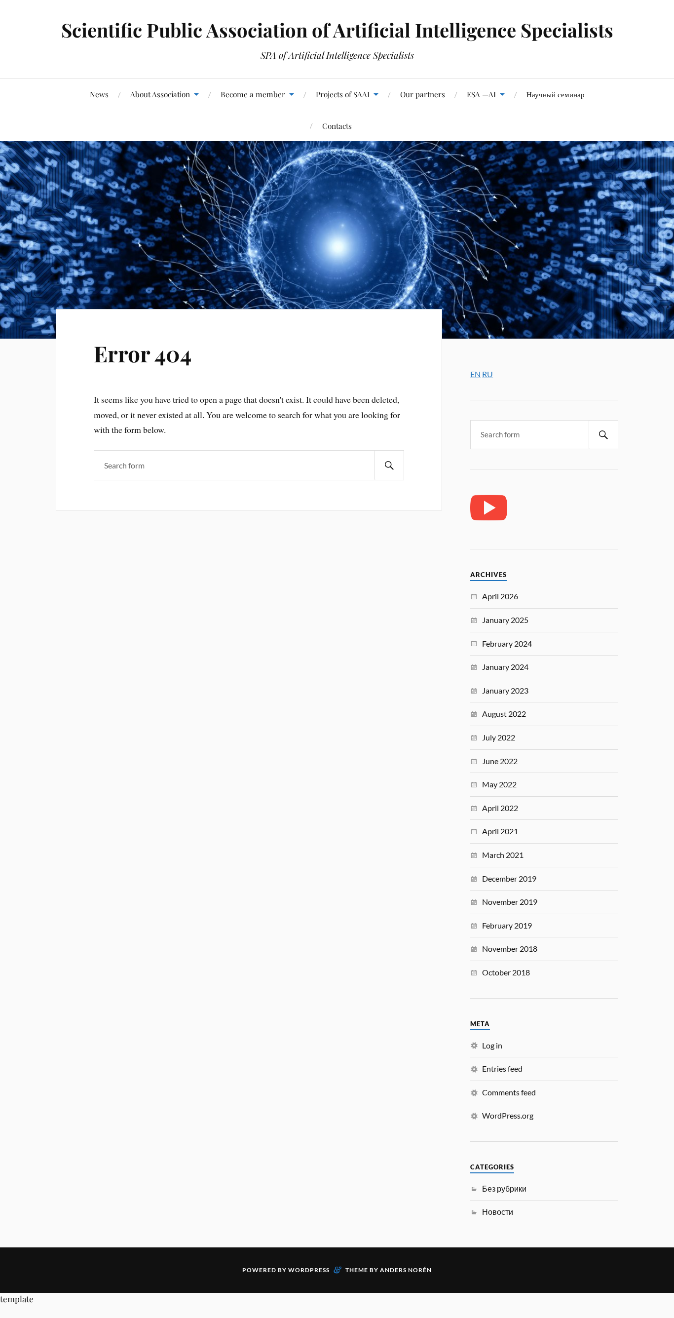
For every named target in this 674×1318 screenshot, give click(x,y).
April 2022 (500, 808)
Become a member (253, 94)
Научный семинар (555, 94)
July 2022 (498, 737)
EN (475, 374)
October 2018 (506, 972)
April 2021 (500, 831)
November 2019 (509, 901)
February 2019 (507, 925)
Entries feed (502, 1068)
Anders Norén (406, 1270)
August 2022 (504, 713)
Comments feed (509, 1092)
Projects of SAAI (343, 94)
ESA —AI (481, 94)
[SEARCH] (389, 465)
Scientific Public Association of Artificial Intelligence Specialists (337, 29)
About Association (160, 94)
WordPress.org (507, 1115)
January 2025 (505, 619)
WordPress (309, 1270)
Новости (497, 1211)
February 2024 (507, 643)
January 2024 (505, 666)
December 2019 (509, 878)
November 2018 (509, 948)
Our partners (422, 94)
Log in (492, 1045)
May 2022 (499, 784)
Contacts (337, 125)
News (99, 94)
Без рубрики (504, 1188)
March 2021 (503, 854)
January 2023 (505, 690)
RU (487, 374)
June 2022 (500, 761)
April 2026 (500, 596)
